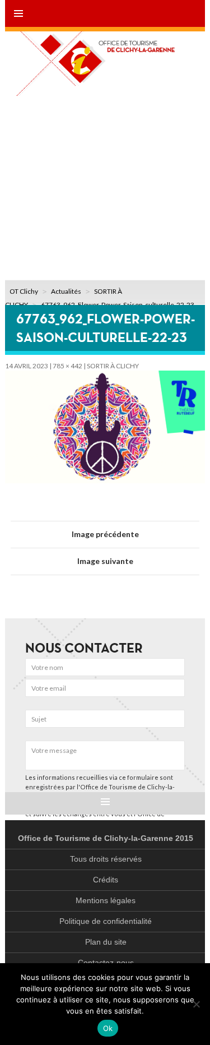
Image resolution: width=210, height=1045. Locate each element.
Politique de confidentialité (105, 921)
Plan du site (106, 941)
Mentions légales (106, 900)
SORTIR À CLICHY (113, 366)
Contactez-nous (106, 962)
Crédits (105, 879)
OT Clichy (24, 291)
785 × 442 (67, 366)
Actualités (66, 291)
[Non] (196, 1004)
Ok (108, 1028)
